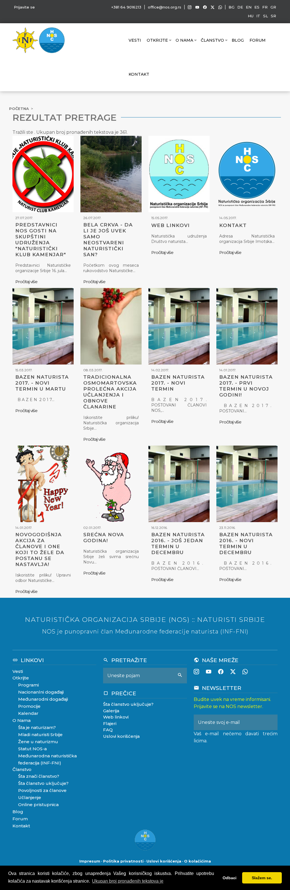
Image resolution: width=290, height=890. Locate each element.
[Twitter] (212, 7)
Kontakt (139, 74)
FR (265, 7)
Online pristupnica (38, 804)
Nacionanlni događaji (41, 692)
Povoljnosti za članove (42, 790)
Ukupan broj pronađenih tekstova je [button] (127, 881)
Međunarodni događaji (43, 699)
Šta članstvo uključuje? (43, 783)
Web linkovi (116, 717)
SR (273, 16)
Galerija (111, 710)
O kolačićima (197, 861)
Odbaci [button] (229, 878)
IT (258, 16)
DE (240, 7)
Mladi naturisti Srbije (40, 734)
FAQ (108, 729)
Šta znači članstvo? (38, 776)
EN (248, 7)
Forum (258, 40)
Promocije (29, 706)
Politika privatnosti (123, 861)
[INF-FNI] (25, 40)
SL (265, 16)
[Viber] (220, 7)
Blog (238, 40)
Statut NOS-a (32, 748)
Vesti (135, 40)
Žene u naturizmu (38, 741)
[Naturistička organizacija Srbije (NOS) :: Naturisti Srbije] (52, 40)
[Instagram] (189, 7)
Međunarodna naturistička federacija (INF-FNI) (47, 759)
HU (250, 16)
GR (273, 7)
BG (231, 7)
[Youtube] (197, 7)
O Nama (184, 40)
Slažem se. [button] (262, 878)
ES (256, 7)
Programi (28, 685)
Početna (19, 108)
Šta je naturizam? (37, 727)
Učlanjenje (29, 797)
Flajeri (109, 723)
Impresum (89, 861)
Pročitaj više (26, 281)
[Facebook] (205, 7)
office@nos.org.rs (164, 7)
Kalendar (28, 713)
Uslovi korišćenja (121, 736)
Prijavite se (24, 7)
